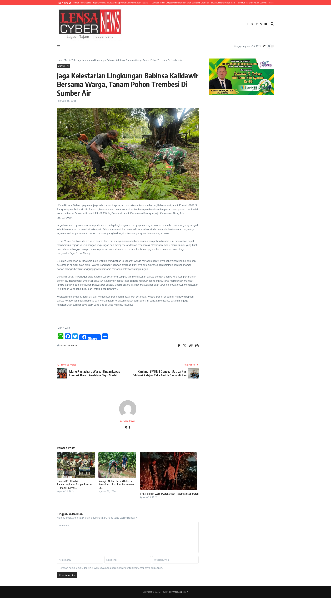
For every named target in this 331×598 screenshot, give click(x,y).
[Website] (126, 427)
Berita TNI (70, 60)
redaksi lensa (127, 421)
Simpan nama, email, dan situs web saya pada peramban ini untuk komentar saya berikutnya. (111, 567)
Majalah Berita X (180, 592)
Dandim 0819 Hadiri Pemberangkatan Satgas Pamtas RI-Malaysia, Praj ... (74, 484)
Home (60, 60)
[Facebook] (129, 427)
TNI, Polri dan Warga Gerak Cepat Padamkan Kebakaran (169, 493)
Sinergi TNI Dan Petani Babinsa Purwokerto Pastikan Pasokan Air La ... (116, 484)
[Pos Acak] (264, 46)
